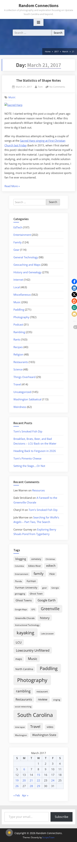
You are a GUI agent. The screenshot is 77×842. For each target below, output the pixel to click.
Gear (16, 249)
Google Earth (47, 600)
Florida (18, 581)
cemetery (36, 559)
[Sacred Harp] (13, 105)
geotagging (20, 593)
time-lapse (20, 727)
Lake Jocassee (47, 633)
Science (18, 369)
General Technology (25, 257)
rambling (23, 691)
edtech (51, 566)
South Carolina (35, 715)
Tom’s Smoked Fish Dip (27, 431)
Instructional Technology (27, 625)
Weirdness (19, 407)
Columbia (19, 566)
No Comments (57, 87)
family (39, 573)
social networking (23, 706)
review (42, 699)
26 (17, 786)
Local (16, 287)
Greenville (50, 608)
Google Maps (21, 609)
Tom (40, 86)
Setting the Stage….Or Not (29, 466)
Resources (38, 490)
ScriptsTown (48, 837)
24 (52, 780)
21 (31, 780)
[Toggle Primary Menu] (38, 22)
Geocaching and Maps (26, 264)
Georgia (55, 588)
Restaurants (20, 362)
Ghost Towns (24, 600)
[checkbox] (9, 832)
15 (38, 775)
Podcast (18, 324)
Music (12, 97)
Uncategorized (22, 392)
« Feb (16, 795)
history (45, 618)
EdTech (17, 227)
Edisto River (34, 565)
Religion (18, 354)
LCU (18, 642)
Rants (16, 339)
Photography (21, 317)
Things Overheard (24, 377)
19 (17, 780)
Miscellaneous (22, 294)
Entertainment (22, 235)
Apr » (25, 795)
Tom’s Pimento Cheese (27, 458)
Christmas (50, 559)
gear (44, 587)
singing (56, 699)
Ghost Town (36, 593)
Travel (17, 384)
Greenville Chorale (25, 618)
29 (38, 786)
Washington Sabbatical (27, 399)
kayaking (25, 633)
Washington (21, 735)
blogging (20, 559)
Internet (18, 279)
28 (31, 786)
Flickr (52, 574)
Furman (31, 581)
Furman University (26, 587)
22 (38, 780)
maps (18, 659)
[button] (74, 281)
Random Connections (39, 5)
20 (24, 780)
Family (17, 242)
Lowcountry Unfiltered (32, 650)
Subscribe (61, 817)
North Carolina (24, 669)
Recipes (18, 347)
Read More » (12, 186)
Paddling (18, 309)
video (50, 727)
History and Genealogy (27, 272)
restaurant (42, 691)
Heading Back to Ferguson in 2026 (34, 451)
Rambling (19, 332)
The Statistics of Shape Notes (38, 80)
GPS (33, 609)
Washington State (44, 735)
